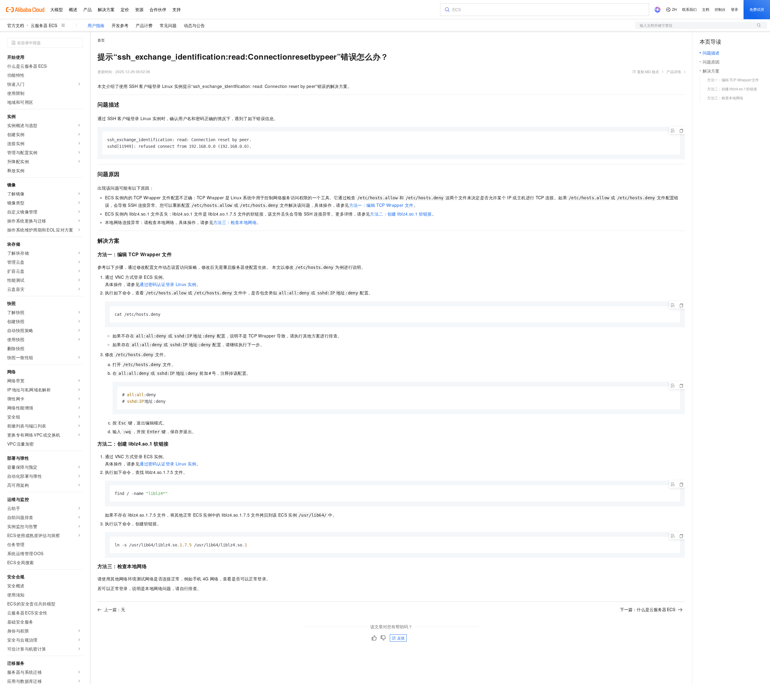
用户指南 (96, 25)
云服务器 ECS (44, 25)
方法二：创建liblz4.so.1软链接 (401, 214)
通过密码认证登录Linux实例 (168, 284)
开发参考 (120, 25)
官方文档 (15, 25)
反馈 (401, 637)
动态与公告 (194, 25)
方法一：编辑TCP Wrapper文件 (381, 205)
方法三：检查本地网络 (235, 222)
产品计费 (144, 25)
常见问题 (168, 25)
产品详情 (674, 71)
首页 (101, 39)
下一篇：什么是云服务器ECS (647, 609)
